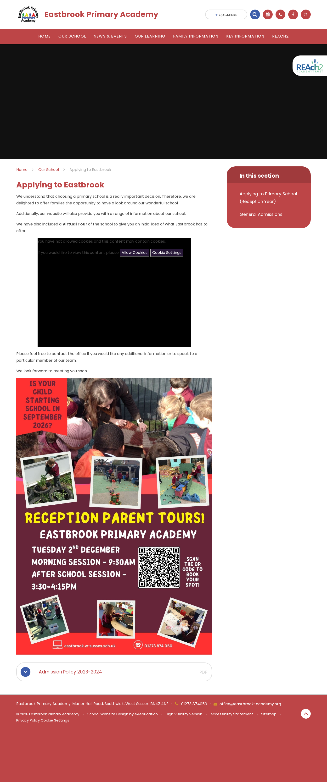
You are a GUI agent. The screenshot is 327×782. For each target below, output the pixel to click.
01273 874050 (193, 704)
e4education (146, 713)
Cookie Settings (166, 252)
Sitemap (268, 713)
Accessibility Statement (231, 713)
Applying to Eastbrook (90, 169)
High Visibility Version (184, 713)
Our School (48, 169)
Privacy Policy (28, 720)
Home (22, 169)
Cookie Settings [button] (55, 720)
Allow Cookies (134, 252)
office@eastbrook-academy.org (250, 704)
